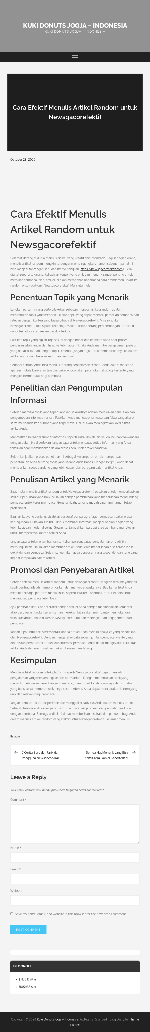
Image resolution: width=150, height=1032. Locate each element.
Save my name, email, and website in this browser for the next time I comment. (71, 913)
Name (15, 848)
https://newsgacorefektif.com (101, 269)
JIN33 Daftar (27, 979)
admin (18, 736)
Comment (18, 799)
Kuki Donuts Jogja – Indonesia (75, 25)
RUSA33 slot (27, 987)
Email (15, 869)
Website (16, 891)
